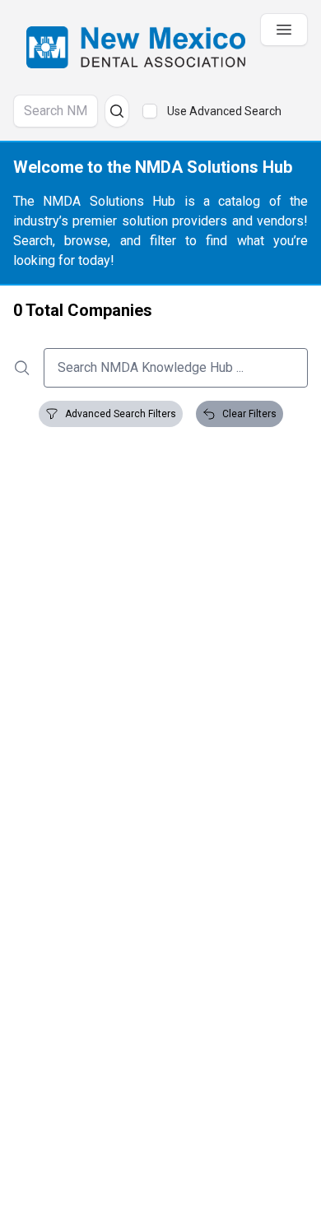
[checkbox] (149, 111)
